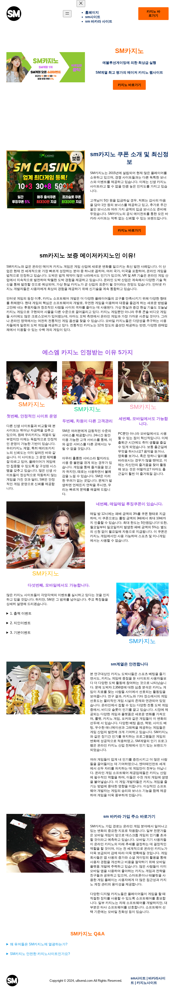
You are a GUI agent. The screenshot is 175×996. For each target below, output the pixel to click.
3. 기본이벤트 (20, 632)
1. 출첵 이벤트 (21, 613)
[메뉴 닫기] (81, 3)
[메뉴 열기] (67, 13)
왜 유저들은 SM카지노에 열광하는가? (38, 944)
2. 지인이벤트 (20, 623)
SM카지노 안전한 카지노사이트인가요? (40, 954)
